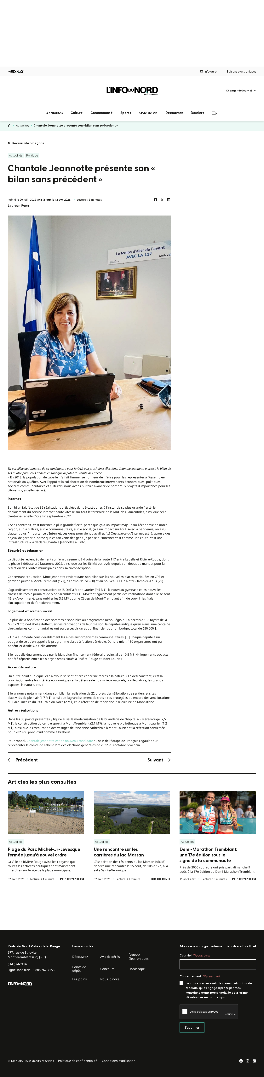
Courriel (195, 955)
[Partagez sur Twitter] (162, 200)
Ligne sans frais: (31, 970)
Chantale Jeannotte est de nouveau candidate (60, 741)
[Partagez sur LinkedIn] (169, 200)
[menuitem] (241, 90)
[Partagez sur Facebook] (155, 200)
